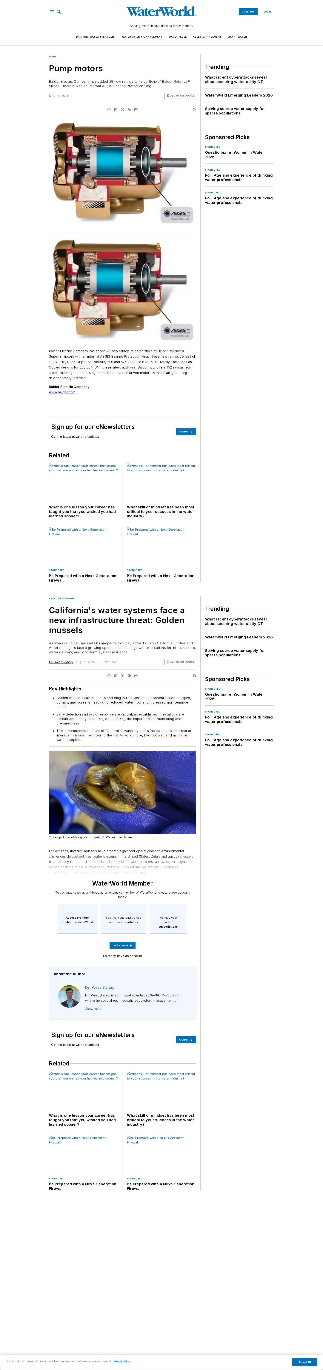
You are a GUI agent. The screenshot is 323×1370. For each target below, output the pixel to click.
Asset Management (207, 36)
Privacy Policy (121, 1361)
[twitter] (122, 109)
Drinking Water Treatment (96, 36)
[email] (136, 109)
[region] (161, 1362)
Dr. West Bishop (61, 662)
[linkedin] (116, 109)
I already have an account (122, 956)
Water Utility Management (142, 36)
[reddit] (129, 109)
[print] (194, 109)
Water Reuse (178, 36)
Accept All (305, 1362)
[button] (52, 12)
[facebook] (109, 109)
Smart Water (237, 36)
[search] (59, 12)
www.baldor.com (62, 392)
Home (52, 56)
